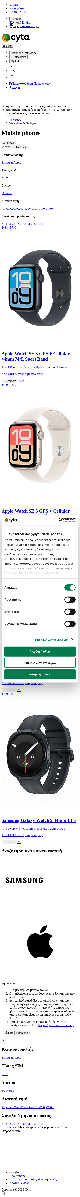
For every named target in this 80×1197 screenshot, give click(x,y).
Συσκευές (15, 120)
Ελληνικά (16, 18)
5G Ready (8, 193)
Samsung (7, 162)
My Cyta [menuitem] (15, 61)
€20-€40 (21, 224)
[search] (12, 70)
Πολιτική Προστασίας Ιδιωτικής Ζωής (33, 1179)
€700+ (50, 208)
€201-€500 (24, 208)
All (3, 208)
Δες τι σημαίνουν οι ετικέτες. (56, 1025)
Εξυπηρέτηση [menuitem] (18, 56)
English (26, 22)
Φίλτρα (10, 142)
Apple (17, 162)
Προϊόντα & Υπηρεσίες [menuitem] (23, 52)
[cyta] (16, 41)
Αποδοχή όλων (40, 651)
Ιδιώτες (13, 4)
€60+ (41, 224)
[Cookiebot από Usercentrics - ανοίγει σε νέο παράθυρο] (59, 520)
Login (16, 87)
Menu (8, 45)
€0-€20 (10, 224)
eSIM (5, 178)
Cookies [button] (14, 1172)
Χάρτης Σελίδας (19, 1182)
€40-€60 (32, 224)
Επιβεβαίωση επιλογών (40, 663)
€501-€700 (38, 208)
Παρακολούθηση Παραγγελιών (31, 83)
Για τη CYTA (17, 11)
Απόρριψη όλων (40, 674)
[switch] (70, 599)
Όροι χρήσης (17, 1175)
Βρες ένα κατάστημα (26, 26)
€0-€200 (11, 208)
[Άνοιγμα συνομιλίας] (3, 1193)
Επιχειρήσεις (17, 8)
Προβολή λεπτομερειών (51, 639)
